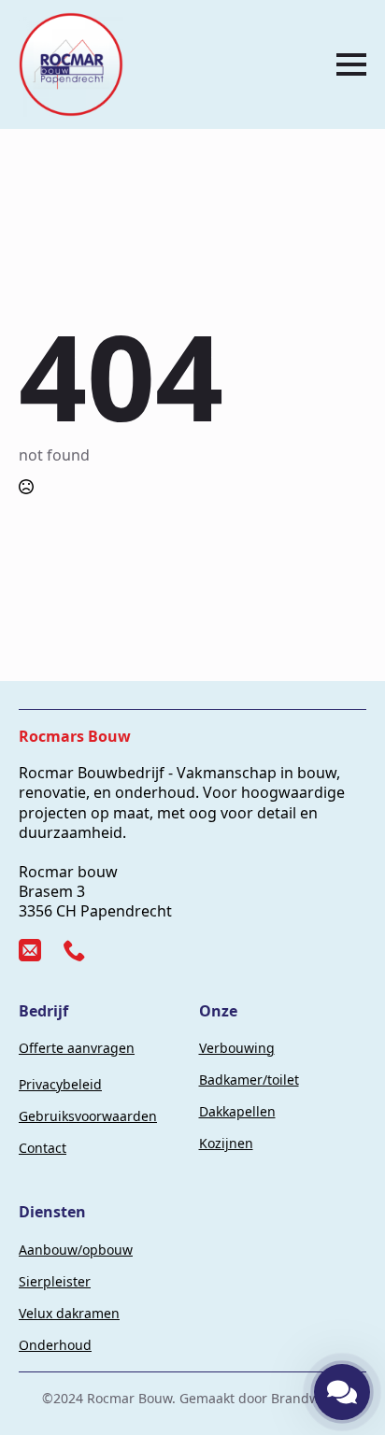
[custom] (30, 950)
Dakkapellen (237, 1111)
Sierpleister (55, 1281)
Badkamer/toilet (249, 1079)
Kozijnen (226, 1143)
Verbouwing (237, 1048)
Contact (42, 1148)
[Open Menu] (351, 64)
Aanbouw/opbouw (76, 1249)
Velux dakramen (69, 1313)
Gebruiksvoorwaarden (88, 1116)
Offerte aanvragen (77, 1048)
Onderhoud (55, 1345)
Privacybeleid (60, 1084)
